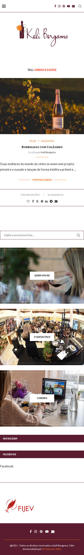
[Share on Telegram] (51, 201)
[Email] (73, 6)
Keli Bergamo (48, 152)
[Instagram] (59, 6)
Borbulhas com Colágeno (42, 147)
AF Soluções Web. (52, 548)
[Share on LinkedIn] (46, 201)
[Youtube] (68, 6)
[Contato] (42, 398)
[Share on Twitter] (37, 201)
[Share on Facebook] (33, 201)
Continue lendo (42, 180)
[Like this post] (28, 201)
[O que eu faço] (42, 337)
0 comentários (56, 194)
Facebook (6, 466)
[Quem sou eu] (42, 276)
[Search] (80, 6)
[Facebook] (55, 6)
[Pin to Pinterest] (42, 201)
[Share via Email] (56, 201)
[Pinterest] (64, 6)
